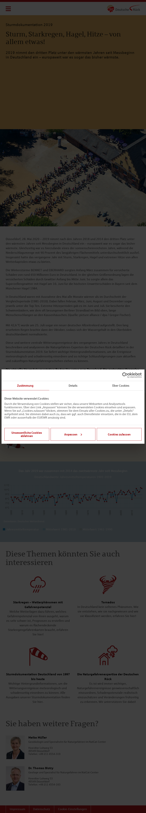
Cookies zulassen (119, 434)
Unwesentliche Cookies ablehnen (26, 434)
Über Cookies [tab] (120, 385)
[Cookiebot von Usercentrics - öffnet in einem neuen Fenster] (125, 375)
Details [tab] (73, 385)
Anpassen (70, 434)
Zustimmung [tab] (25, 385)
